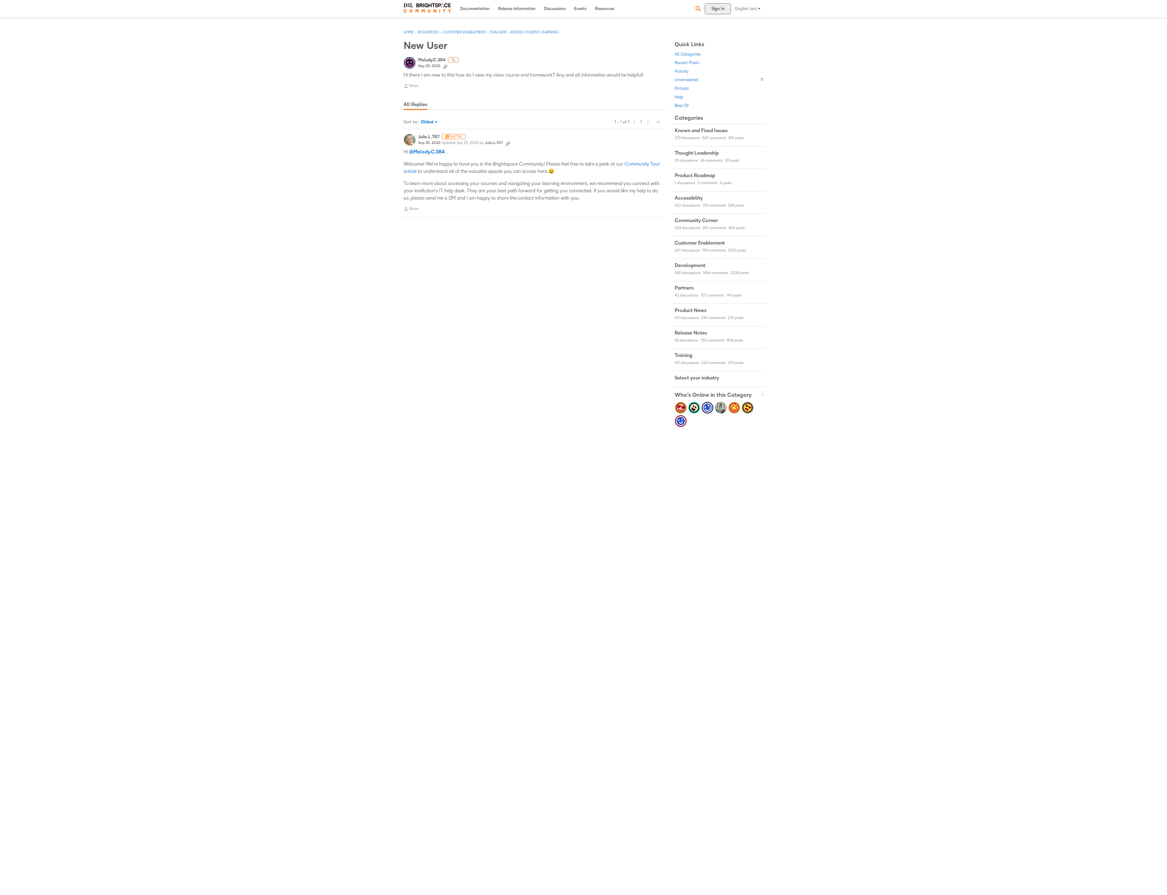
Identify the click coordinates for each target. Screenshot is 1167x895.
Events (580, 8)
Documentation (475, 8)
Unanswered (719, 79)
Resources (604, 8)
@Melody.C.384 (427, 152)
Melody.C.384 (432, 60)
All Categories (688, 54)
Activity (682, 71)
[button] (697, 8)
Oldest (428, 122)
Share (411, 87)
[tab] (415, 104)
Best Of (682, 105)
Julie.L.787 (428, 137)
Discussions (555, 8)
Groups (682, 88)
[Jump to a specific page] (658, 122)
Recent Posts (687, 62)
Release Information (516, 8)
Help (679, 97)
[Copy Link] (445, 66)
